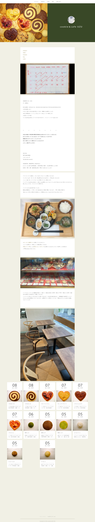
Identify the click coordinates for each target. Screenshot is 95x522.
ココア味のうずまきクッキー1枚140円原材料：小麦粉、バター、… (31, 407)
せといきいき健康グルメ (28, 242)
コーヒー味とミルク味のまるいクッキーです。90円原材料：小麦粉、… (14, 465)
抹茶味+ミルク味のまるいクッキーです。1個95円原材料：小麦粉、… (31, 436)
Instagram (25, 50)
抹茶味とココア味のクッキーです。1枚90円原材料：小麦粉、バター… (47, 436)
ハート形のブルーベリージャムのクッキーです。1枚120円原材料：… (47, 407)
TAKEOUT (43, 1)
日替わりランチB (26, 246)
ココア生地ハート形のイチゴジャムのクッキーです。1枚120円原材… (80, 407)
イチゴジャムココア (78, 403)
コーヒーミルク (11, 461)
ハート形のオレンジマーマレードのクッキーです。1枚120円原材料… (64, 407)
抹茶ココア (43, 432)
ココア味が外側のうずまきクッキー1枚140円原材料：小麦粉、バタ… (14, 407)
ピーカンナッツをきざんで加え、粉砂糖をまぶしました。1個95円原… (80, 436)
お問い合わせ (58, 1)
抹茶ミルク (27, 432)
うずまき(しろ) (28, 403)
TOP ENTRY (36, 1)
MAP (53, 1)
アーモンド (43, 461)
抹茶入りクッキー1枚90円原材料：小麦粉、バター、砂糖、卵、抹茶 (64, 436)
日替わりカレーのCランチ (38, 246)
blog (24, 57)
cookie (48, 1)
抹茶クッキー (60, 432)
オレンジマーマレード (62, 403)
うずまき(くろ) (11, 403)
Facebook (25, 54)
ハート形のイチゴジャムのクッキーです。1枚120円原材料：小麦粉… (14, 436)
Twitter (24, 52)
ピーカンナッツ (77, 432)
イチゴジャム (11, 432)
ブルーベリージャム (45, 403)
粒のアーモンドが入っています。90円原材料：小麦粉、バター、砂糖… (47, 465)
